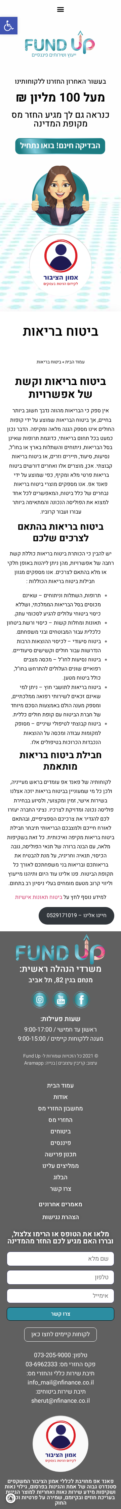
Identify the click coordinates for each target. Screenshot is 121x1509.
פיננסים (60, 1143)
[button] (60, 9)
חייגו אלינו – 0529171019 (77, 915)
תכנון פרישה (60, 1154)
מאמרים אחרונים (60, 1204)
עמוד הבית (75, 362)
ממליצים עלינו (60, 1166)
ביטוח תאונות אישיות (38, 897)
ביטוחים (60, 1131)
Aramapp (34, 1063)
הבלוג (60, 1177)
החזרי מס (60, 1120)
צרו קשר (60, 1189)
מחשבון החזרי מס (60, 1108)
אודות (60, 1097)
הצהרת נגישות (60, 1217)
